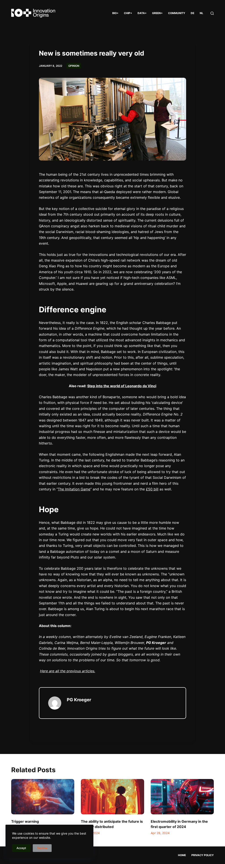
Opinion (73, 65)
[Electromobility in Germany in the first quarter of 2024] (182, 797)
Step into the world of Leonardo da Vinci (121, 386)
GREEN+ (157, 13)
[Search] (212, 13)
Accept (21, 848)
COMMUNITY (176, 13)
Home (182, 855)
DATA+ (142, 13)
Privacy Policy (202, 855)
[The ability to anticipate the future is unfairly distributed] (112, 797)
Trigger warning (25, 821)
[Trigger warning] (42, 797)
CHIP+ (128, 13)
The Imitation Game (74, 489)
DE (192, 13)
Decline (42, 848)
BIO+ (115, 13)
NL (201, 13)
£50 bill (152, 489)
